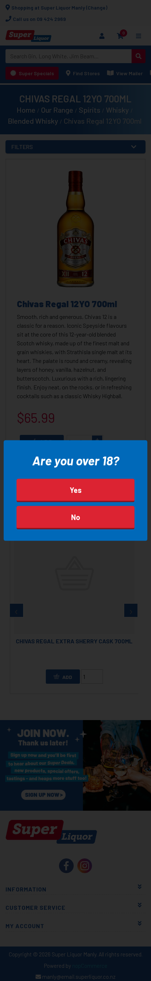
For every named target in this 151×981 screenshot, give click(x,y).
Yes (76, 490)
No (75, 517)
